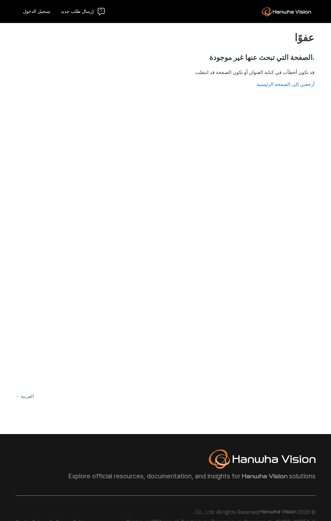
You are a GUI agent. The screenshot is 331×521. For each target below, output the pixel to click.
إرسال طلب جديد (77, 11)
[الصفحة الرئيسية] (286, 12)
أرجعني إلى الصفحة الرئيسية (286, 84)
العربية (26, 396)
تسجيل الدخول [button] (36, 11)
